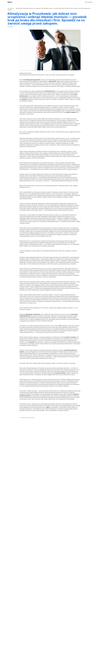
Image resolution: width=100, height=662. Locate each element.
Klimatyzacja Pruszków (25, 73)
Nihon (10, 2)
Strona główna (88, 2)
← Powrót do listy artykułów (27, 417)
